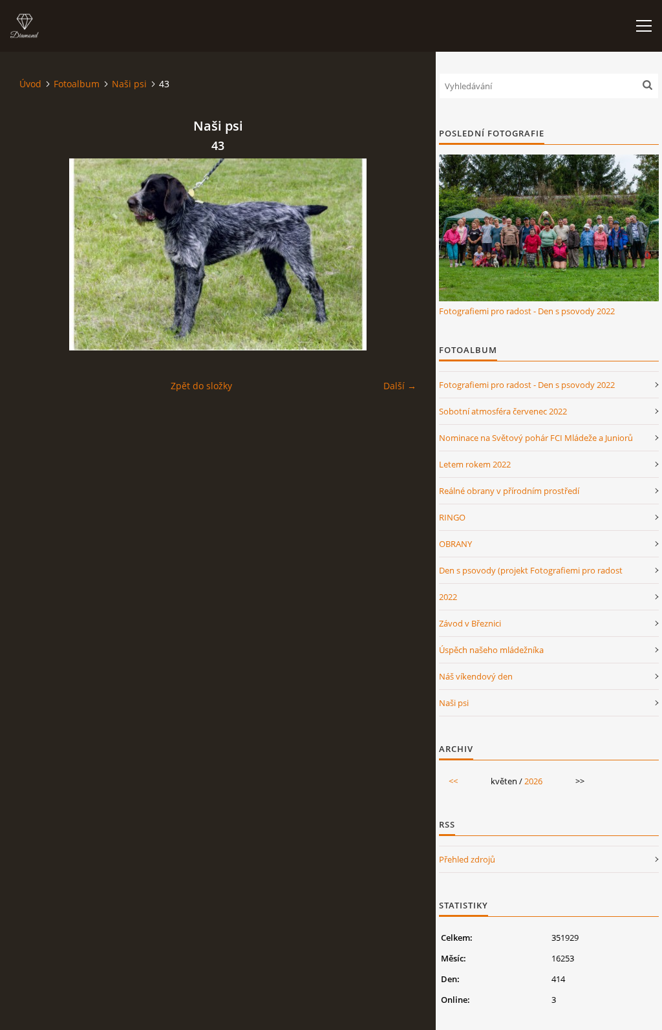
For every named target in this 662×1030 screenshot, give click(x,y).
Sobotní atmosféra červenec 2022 (503, 411)
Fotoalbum (77, 84)
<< (453, 781)
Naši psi (129, 84)
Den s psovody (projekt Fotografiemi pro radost (531, 570)
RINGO (452, 517)
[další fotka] (395, 254)
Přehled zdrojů (467, 859)
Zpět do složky (201, 386)
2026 (533, 781)
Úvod (30, 84)
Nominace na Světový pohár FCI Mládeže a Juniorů (536, 438)
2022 (448, 597)
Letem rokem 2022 (475, 464)
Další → (399, 386)
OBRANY (455, 544)
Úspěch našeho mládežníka (491, 650)
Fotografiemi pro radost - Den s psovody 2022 (527, 311)
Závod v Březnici (470, 623)
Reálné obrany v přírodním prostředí (509, 491)
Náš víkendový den (476, 676)
